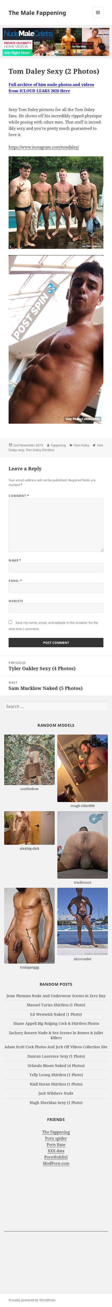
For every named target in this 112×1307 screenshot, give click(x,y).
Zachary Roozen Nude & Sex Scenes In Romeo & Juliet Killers (56, 1035)
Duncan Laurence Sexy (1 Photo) (56, 1056)
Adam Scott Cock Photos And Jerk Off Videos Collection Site (56, 1046)
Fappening (58, 445)
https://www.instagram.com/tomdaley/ (44, 147)
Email (15, 580)
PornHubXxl (56, 1157)
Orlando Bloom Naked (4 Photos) (56, 1065)
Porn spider (56, 1138)
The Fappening (56, 1132)
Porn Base (56, 1144)
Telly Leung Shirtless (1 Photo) (56, 1074)
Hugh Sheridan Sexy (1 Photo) (56, 1102)
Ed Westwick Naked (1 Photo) (56, 1014)
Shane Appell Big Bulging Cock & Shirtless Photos (56, 1023)
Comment (19, 496)
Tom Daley (81, 445)
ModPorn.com (56, 1163)
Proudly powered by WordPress (32, 1300)
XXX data (56, 1150)
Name (15, 560)
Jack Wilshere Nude (56, 1093)
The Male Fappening (37, 12)
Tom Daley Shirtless (40, 450)
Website (16, 601)
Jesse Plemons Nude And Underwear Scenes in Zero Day (56, 995)
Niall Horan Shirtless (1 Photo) (56, 1084)
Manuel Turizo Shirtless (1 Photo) (56, 1004)
